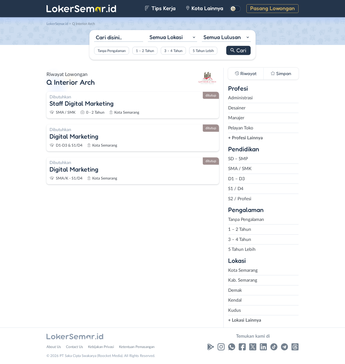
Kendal (235, 300)
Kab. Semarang (242, 280)
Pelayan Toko (240, 128)
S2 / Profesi (239, 199)
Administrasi (240, 98)
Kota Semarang (243, 270)
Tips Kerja (163, 8)
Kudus (234, 310)
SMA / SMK (240, 169)
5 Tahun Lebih (203, 50)
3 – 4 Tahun (173, 50)
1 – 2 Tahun (145, 50)
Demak (235, 290)
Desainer (236, 108)
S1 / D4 (235, 189)
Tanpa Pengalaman (112, 50)
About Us (53, 347)
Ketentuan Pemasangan (136, 347)
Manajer (236, 118)
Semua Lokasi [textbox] (166, 37)
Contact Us (74, 347)
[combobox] (172, 38)
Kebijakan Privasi (101, 347)
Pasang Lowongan (272, 8)
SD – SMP (238, 159)
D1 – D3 (236, 179)
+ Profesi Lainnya (245, 138)
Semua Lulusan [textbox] (222, 37)
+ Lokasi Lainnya (244, 320)
